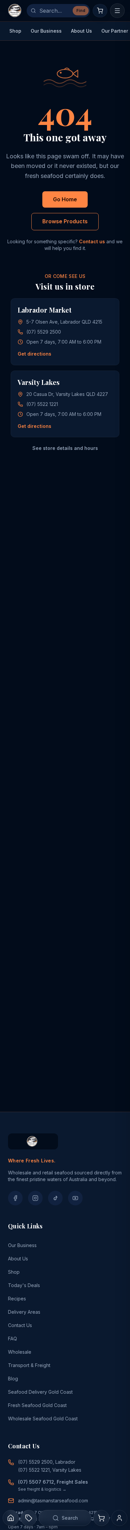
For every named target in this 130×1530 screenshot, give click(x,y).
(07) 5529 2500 (43, 332)
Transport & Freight (29, 1365)
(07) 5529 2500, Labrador (46, 1462)
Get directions (34, 354)
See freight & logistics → (42, 1489)
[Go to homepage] (14, 11)
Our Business (46, 31)
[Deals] (29, 1518)
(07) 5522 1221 (42, 404)
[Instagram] (35, 1198)
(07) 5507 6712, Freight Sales (53, 1482)
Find (80, 10)
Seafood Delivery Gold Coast (40, 1392)
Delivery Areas (24, 1312)
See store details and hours (65, 448)
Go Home (65, 199)
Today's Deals (24, 1285)
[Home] (11, 1518)
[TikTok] (55, 1198)
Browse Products (65, 221)
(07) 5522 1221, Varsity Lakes (49, 1470)
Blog (13, 1378)
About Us (81, 31)
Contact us (92, 241)
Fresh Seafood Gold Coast (37, 1405)
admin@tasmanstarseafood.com (53, 1500)
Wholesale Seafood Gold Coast (43, 1418)
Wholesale (19, 1352)
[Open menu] (117, 10)
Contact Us (20, 1325)
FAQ (12, 1338)
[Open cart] (100, 10)
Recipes (17, 1298)
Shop (15, 31)
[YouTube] (75, 1198)
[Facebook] (15, 1198)
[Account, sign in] (119, 1518)
